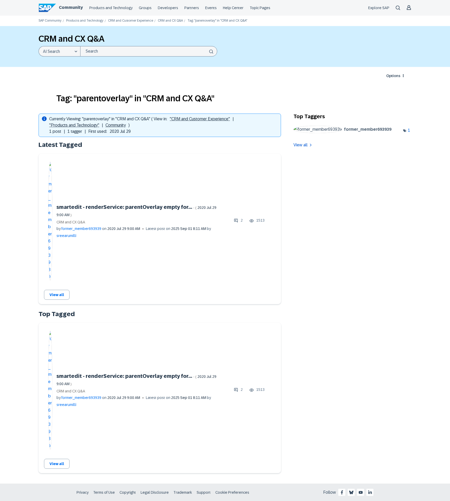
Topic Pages (260, 8)
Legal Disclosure (155, 492)
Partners (191, 8)
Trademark (182, 492)
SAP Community (50, 20)
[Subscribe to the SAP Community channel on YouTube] (361, 492)
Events (211, 8)
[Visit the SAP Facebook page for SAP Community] (342, 492)
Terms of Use (104, 492)
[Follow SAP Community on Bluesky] (351, 492)
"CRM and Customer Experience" (200, 119)
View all (56, 295)
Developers (168, 8)
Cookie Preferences (232, 492)
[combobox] (148, 51)
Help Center (233, 8)
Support (204, 492)
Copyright (128, 492)
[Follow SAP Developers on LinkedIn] (370, 492)
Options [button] (393, 76)
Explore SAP (378, 8)
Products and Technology (111, 8)
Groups (145, 8)
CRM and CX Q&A (170, 20)
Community (71, 7)
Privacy (83, 492)
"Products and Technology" (74, 125)
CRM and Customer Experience (130, 20)
